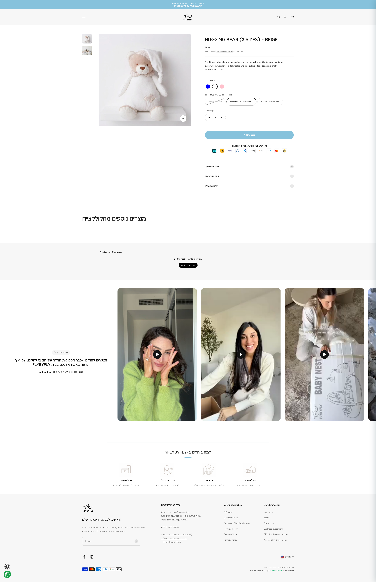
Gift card (228, 512)
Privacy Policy (230, 540)
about (266, 517)
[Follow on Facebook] (84, 557)
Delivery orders (231, 517)
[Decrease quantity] (209, 117)
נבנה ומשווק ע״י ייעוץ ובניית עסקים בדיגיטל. (272, 571)
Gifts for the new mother (276, 534)
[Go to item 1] (87, 39)
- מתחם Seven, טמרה (171, 542)
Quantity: (209, 110)
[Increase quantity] (221, 117)
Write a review (188, 265)
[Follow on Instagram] (92, 557)
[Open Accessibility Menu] (7, 567)
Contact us (269, 523)
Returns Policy (231, 529)
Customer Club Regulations (237, 523)
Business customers (273, 529)
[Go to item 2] (87, 51)
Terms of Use (230, 534)
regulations (269, 512)
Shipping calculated (224, 51)
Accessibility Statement (275, 540)
